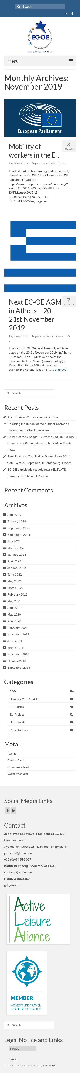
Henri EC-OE (21, 163)
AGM (48, 336)
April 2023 (14, 561)
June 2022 (14, 574)
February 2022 (17, 594)
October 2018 (16, 661)
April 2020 (14, 621)
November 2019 (18, 634)
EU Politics (51, 163)
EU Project (17, 714)
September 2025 (18, 528)
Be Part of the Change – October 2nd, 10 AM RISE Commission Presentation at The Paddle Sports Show (41, 443)
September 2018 (18, 667)
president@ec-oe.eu (18, 853)
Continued (60, 369)
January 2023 (16, 568)
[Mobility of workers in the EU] (40, 117)
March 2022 (15, 588)
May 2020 (14, 614)
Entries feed (15, 760)
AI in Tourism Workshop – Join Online (32, 417)
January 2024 (16, 554)
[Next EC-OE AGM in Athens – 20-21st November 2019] (40, 256)
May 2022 (14, 581)
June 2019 (14, 641)
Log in (11, 753)
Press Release (19, 730)
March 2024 (15, 548)
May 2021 (14, 601)
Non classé (17, 722)
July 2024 (13, 541)
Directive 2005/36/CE (24, 699)
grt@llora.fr (11, 885)
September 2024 (18, 534)
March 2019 (15, 647)
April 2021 (14, 607)
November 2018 (18, 654)
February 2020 (17, 627)
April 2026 (14, 514)
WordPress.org (17, 773)
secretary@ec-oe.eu (18, 872)
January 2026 (16, 521)
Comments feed (18, 767)
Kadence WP (49, 1065)
